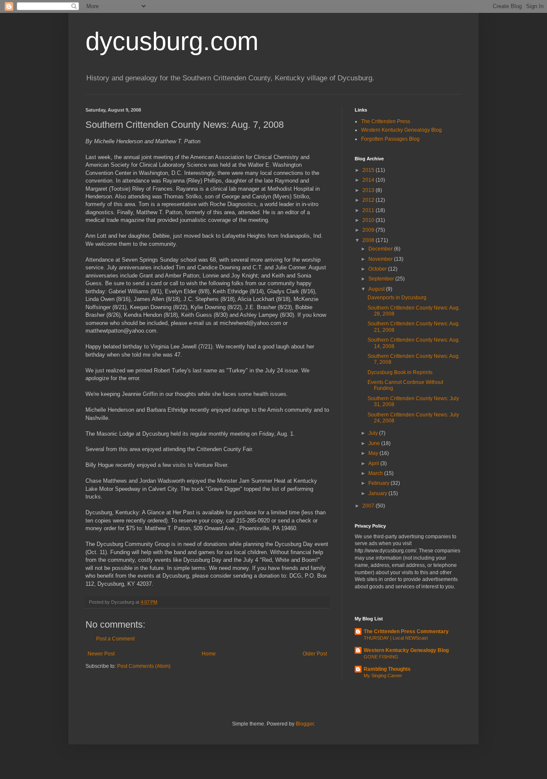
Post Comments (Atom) (144, 666)
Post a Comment (115, 639)
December (381, 249)
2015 (369, 170)
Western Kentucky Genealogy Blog (401, 130)
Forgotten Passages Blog (390, 139)
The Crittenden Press (385, 121)
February (379, 483)
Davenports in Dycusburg (397, 298)
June (374, 443)
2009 (369, 230)
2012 (369, 200)
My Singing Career (383, 675)
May (373, 453)
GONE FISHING (381, 656)
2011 (369, 210)
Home (209, 654)
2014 (369, 180)
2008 (369, 240)
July (373, 433)
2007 (369, 506)
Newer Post (101, 654)
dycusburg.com (172, 41)
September (381, 279)
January (378, 493)
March (376, 473)
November (381, 259)
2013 (369, 190)
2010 (369, 220)
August (377, 289)
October (378, 269)
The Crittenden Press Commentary (406, 631)
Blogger (305, 724)
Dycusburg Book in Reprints (400, 372)
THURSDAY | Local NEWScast (396, 637)
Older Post (315, 654)
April (374, 463)
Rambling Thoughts (387, 669)
